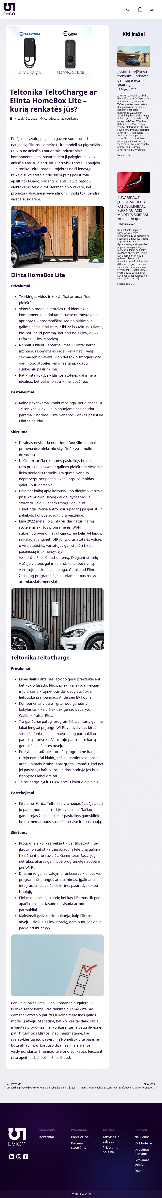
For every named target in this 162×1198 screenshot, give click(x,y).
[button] (140, 9)
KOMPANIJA (47, 1130)
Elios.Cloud (46, 557)
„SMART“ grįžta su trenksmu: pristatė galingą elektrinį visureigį (133, 78)
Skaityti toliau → (126, 155)
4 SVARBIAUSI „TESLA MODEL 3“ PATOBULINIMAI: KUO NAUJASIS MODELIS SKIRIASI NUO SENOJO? (132, 208)
